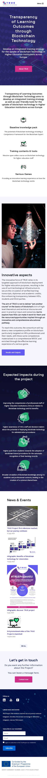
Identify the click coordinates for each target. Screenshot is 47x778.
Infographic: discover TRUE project (21, 610)
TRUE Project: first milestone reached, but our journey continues (22, 713)
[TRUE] (9, 3)
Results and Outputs (13, 352)
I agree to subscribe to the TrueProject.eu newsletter (20, 742)
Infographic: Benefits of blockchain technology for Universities (21, 717)
